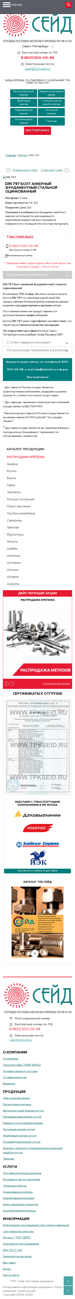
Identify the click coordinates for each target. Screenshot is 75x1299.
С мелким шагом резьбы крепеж (51, 103)
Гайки (11, 485)
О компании (10, 1058)
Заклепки (14, 492)
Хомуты (12, 541)
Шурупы (13, 584)
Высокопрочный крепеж (23, 93)
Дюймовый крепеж (23, 103)
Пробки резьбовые (21, 513)
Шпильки (13, 555)
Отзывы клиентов (14, 1077)
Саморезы (14, 520)
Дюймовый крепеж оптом (20, 1135)
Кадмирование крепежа (18, 1198)
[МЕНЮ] (7, 4)
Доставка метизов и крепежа (22, 1173)
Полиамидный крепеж (23, 121)
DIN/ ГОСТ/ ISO (12, 1250)
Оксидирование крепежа (19, 1210)
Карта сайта (11, 1275)
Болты (11, 471)
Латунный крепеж (51, 112)
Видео (7, 1269)
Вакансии (9, 1083)
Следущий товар (52, 170)
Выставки (9, 1262)
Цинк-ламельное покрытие (20, 1204)
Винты (11, 478)
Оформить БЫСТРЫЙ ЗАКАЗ (22, 1065)
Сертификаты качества (18, 1231)
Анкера (12, 464)
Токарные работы (15, 1186)
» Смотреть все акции (56, 683)
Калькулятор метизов (17, 1256)
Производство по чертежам (21, 1179)
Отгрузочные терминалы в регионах (37, 350)
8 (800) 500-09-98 (37, 58)
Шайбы (12, 548)
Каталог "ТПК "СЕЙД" (17, 1237)
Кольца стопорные (20, 499)
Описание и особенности (28, 274)
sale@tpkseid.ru (37, 69)
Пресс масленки (19, 506)
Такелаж (51, 121)
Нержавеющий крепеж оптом (22, 1117)
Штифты (13, 577)
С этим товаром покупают (29, 342)
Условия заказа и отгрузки (20, 1071)
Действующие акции (16, 1098)
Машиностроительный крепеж (51, 93)
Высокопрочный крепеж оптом (23, 1110)
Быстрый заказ (37, 130)
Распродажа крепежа (25, 457)
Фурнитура (15, 534)
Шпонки (13, 569)
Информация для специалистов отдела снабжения (36, 1225)
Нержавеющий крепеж (24, 112)
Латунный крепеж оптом (19, 1129)
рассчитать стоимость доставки (38, 871)
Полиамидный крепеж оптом (21, 1142)
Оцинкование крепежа (17, 1192)
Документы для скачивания (21, 1244)
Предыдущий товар (25, 170)
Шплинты (14, 562)
